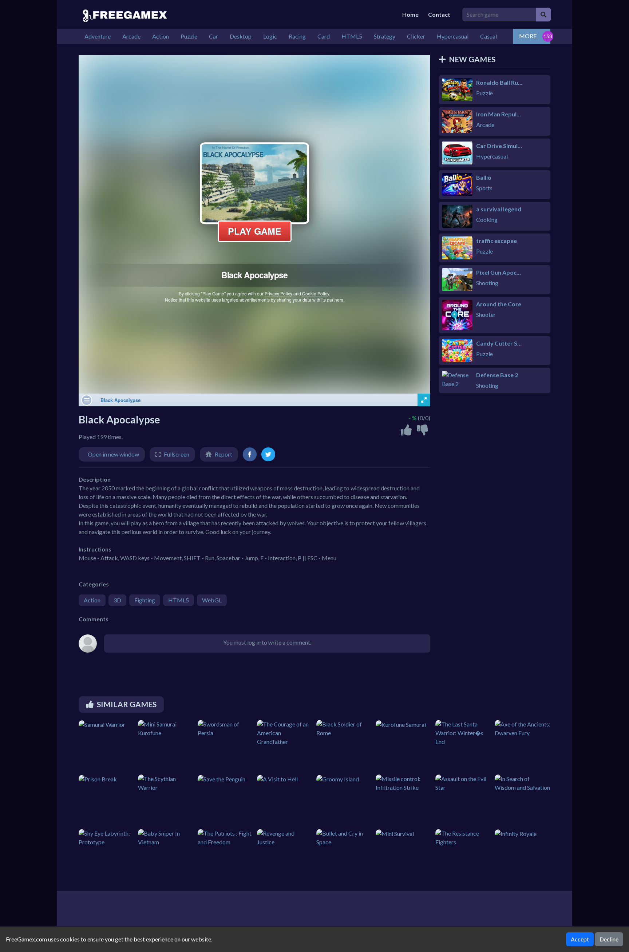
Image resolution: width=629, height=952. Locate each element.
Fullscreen (176, 454)
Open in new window (113, 454)
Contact (439, 14)
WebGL (212, 600)
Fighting (144, 600)
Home (410, 14)
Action (92, 600)
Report (223, 454)
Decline (609, 939)
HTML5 (178, 600)
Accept (580, 939)
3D (117, 600)
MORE (528, 35)
